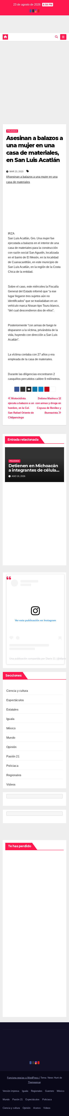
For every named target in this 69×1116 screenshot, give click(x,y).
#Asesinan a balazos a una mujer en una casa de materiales (32, 179)
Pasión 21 (12, 756)
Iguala (10, 718)
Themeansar (34, 1082)
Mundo (10, 737)
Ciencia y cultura (17, 690)
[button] (56, 36)
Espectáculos (15, 700)
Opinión (11, 747)
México (11, 728)
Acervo (37, 1108)
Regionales (13, 775)
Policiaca (12, 131)
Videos (10, 784)
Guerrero (49, 1091)
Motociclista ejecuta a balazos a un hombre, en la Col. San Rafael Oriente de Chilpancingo (21, 408)
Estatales (12, 709)
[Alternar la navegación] (63, 37)
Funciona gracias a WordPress (23, 1077)
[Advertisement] (34, 77)
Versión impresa (11, 1091)
